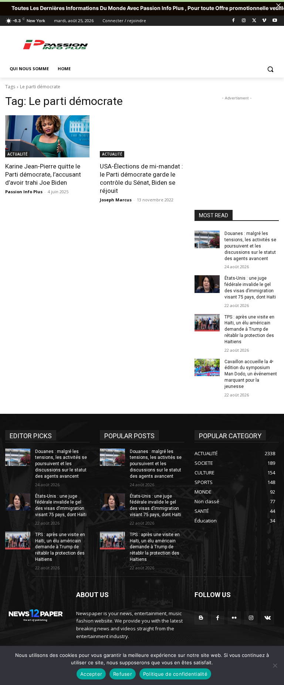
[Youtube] (274, 21)
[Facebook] (233, 21)
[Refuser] (274, 665)
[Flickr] (234, 617)
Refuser (122, 674)
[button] (270, 69)
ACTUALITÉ (17, 154)
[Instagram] (244, 21)
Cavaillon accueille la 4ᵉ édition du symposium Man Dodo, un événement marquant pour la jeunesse (250, 374)
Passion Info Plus (24, 191)
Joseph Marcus (116, 199)
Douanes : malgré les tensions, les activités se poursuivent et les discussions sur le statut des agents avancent (250, 246)
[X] (254, 21)
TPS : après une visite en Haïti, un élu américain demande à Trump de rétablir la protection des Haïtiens (249, 329)
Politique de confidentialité (175, 674)
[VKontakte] (267, 617)
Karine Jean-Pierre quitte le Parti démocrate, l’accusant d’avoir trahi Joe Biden (43, 174)
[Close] (278, 5)
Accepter (91, 674)
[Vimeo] (264, 21)
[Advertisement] (192, 44)
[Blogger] (201, 617)
